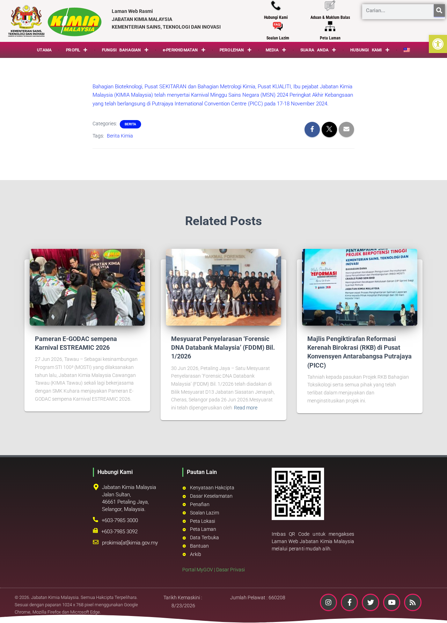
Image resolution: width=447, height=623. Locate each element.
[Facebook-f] (349, 602)
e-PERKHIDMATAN (180, 49)
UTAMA (44, 49)
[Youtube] (391, 602)
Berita (130, 124)
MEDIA (272, 49)
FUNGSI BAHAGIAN (121, 49)
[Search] (439, 10)
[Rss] (412, 602)
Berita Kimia (120, 136)
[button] (438, 44)
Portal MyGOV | (199, 569)
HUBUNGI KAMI (366, 49)
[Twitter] (370, 602)
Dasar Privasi (230, 569)
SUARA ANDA (314, 49)
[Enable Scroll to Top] (433, 609)
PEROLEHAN (232, 49)
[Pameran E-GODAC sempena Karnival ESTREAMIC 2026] (87, 287)
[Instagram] (328, 602)
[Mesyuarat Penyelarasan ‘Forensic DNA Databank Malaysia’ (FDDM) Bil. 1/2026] (223, 287)
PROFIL (73, 49)
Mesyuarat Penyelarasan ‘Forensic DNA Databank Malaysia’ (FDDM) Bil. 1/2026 (223, 347)
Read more (245, 407)
